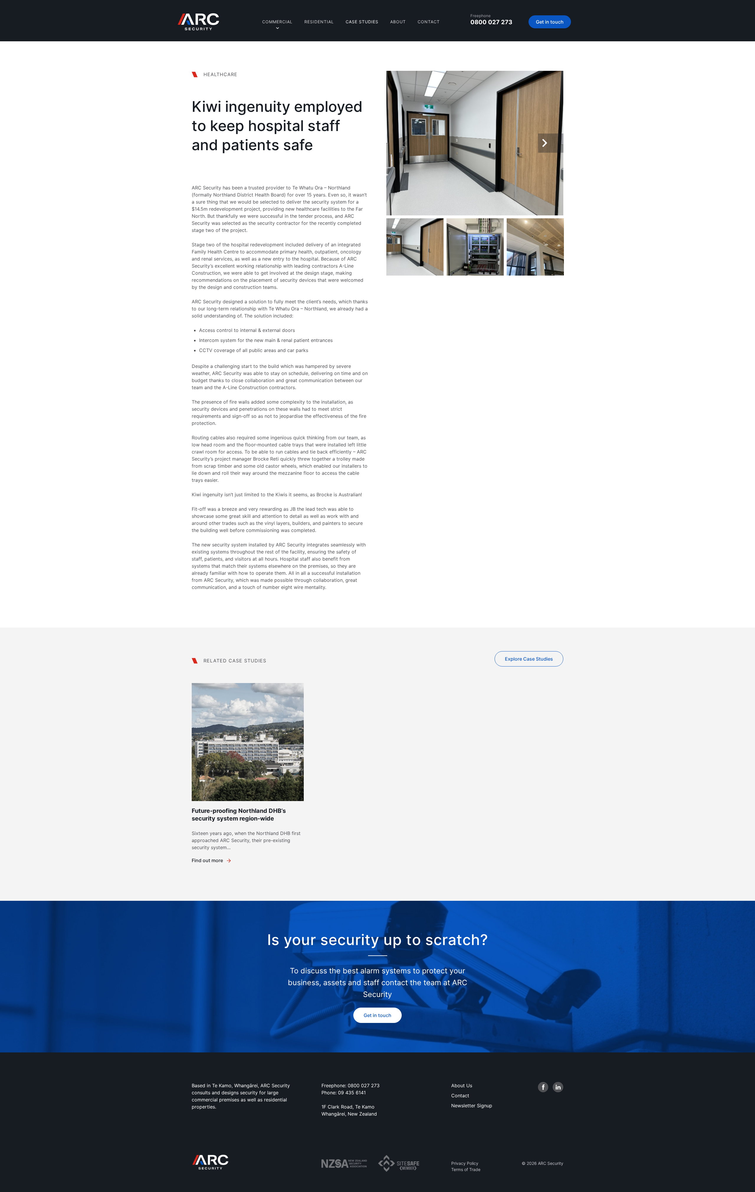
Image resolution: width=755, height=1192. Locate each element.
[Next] (551, 143)
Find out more (207, 860)
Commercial (277, 21)
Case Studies (362, 21)
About (398, 21)
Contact (429, 21)
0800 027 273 (491, 22)
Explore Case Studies (529, 659)
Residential (319, 21)
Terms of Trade (465, 1169)
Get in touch (550, 22)
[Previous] (399, 143)
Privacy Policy (464, 1163)
